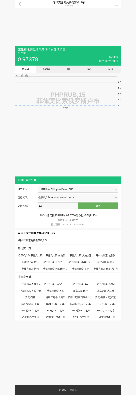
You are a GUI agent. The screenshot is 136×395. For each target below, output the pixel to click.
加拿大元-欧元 (80, 290)
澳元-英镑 (30, 297)
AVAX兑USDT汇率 (55, 317)
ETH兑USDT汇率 (55, 310)
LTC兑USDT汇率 (80, 317)
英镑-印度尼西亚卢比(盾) (81, 297)
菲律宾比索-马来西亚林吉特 (57, 284)
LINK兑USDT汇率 (106, 317)
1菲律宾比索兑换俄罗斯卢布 (32, 240)
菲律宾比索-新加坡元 (80, 255)
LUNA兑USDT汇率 (80, 310)
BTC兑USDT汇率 (30, 310)
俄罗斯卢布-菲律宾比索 (30, 255)
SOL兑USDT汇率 (30, 304)
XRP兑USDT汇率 (106, 310)
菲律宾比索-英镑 (55, 290)
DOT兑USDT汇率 (55, 304)
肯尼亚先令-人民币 (55, 297)
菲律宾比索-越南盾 (55, 255)
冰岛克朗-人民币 (105, 290)
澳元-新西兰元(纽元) (105, 297)
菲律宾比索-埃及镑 (105, 255)
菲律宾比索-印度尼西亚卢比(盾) (84, 262)
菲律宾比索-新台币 (105, 284)
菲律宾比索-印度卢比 (30, 290)
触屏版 (62, 390)
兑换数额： (23, 205)
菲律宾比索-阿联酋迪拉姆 (56, 268)
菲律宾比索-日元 (80, 268)
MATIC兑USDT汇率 (80, 304)
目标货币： (23, 197)
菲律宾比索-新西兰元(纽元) (57, 262)
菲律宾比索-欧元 (30, 262)
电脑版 (73, 390)
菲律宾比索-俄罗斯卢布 (106, 268)
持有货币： (23, 189)
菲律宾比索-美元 (80, 284)
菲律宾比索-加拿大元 (30, 284)
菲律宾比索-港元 (30, 268)
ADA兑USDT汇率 (30, 317)
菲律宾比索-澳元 (105, 262)
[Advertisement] (68, 23)
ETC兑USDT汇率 (106, 304)
